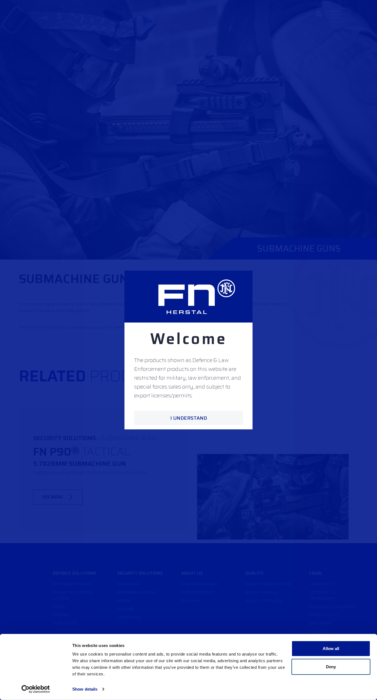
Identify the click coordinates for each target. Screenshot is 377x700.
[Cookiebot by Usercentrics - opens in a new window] (36, 689)
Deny (331, 666)
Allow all (331, 648)
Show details (84, 689)
